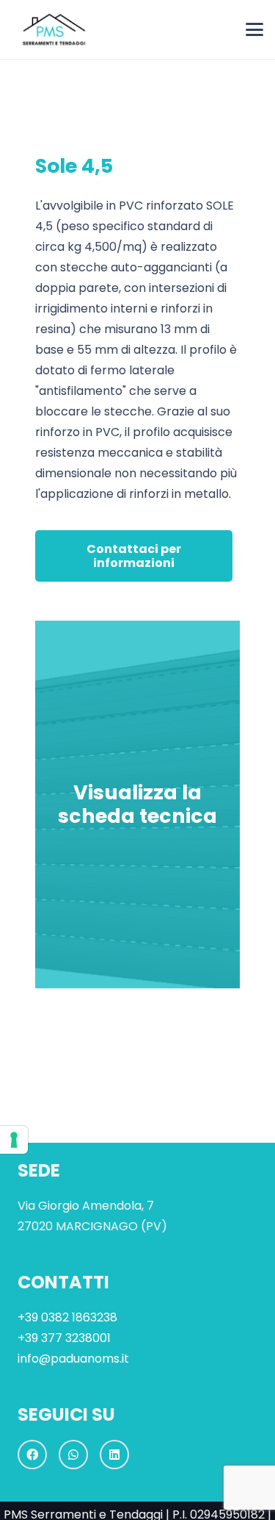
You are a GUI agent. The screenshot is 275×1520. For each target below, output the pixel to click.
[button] (254, 29)
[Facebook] (32, 1454)
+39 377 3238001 (64, 1338)
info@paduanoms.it (73, 1358)
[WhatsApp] (73, 1454)
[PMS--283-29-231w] (52, 29)
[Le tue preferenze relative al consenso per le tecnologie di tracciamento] (14, 1140)
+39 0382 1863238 (67, 1317)
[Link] (137, 804)
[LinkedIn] (114, 1454)
